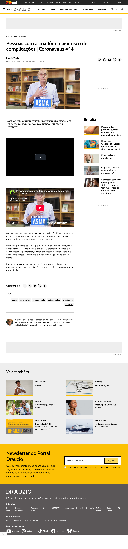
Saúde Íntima (98, 509)
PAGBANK (49, 3)
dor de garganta (14, 249)
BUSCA (94, 3)
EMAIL (119, 3)
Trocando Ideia (60, 520)
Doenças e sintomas (68, 9)
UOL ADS (76, 3)
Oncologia (90, 508)
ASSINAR (111, 461)
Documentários (46, 520)
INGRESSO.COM (28, 3)
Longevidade (69, 508)
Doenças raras (87, 9)
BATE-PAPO (107, 3)
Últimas (41, 9)
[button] (100, 60)
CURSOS (58, 3)
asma (37, 233)
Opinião (52, 9)
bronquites (51, 236)
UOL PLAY (67, 3)
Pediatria (80, 508)
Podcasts (34, 520)
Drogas (45, 508)
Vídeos (25, 520)
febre (70, 245)
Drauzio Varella (12, 58)
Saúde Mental (109, 509)
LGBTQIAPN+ (56, 508)
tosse (25, 249)
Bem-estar (101, 9)
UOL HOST (40, 3)
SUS (120, 508)
